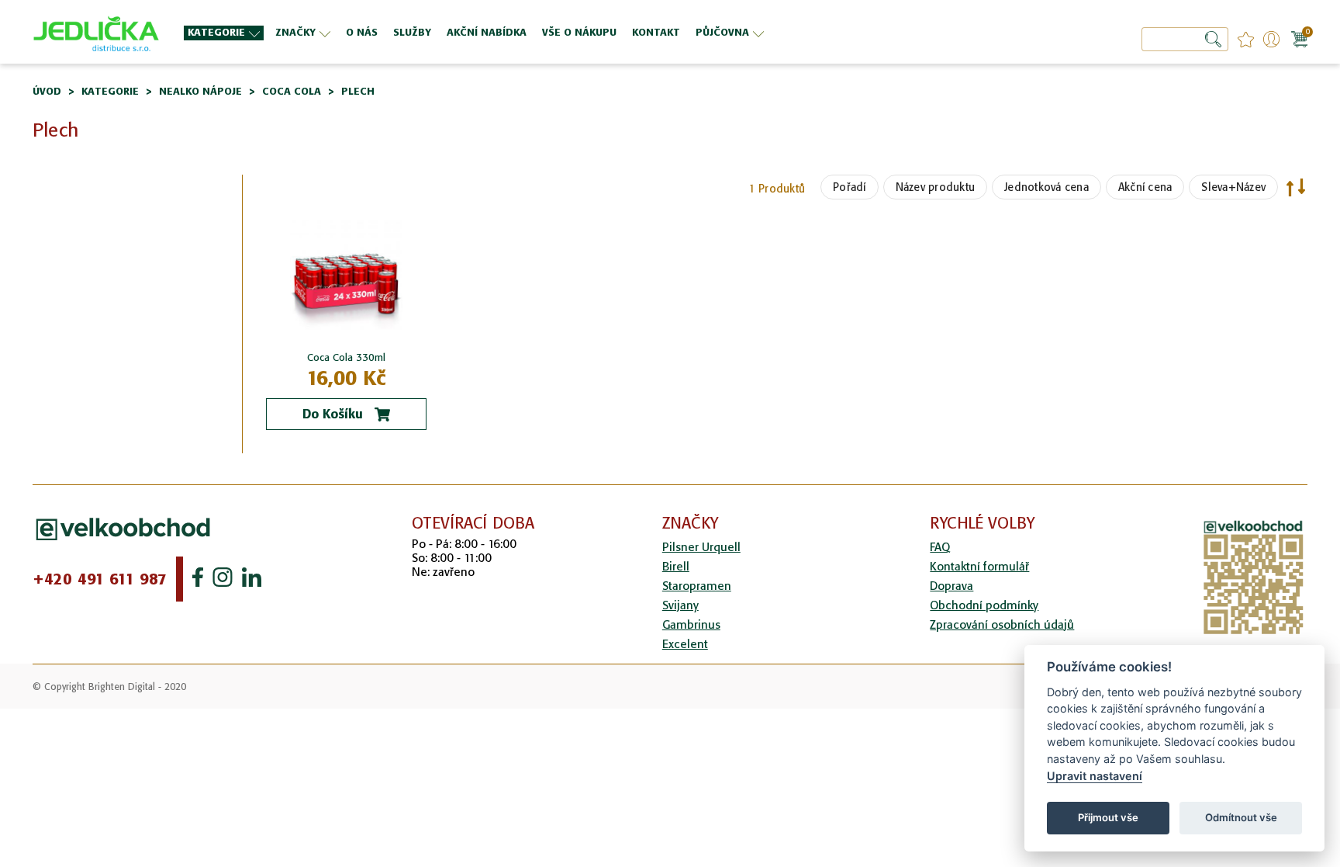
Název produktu (936, 187)
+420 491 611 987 (100, 579)
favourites (1246, 39)
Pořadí (849, 187)
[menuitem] (224, 33)
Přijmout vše (1108, 817)
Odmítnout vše (1241, 817)
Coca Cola (291, 91)
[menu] (580, 32)
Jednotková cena (1046, 187)
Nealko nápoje (200, 91)
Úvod (47, 91)
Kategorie (110, 91)
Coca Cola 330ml (346, 357)
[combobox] (1184, 39)
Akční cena (1145, 187)
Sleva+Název (1233, 187)
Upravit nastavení (1094, 775)
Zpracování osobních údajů (1002, 624)
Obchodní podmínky (984, 605)
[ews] (97, 31)
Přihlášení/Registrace (1271, 39)
